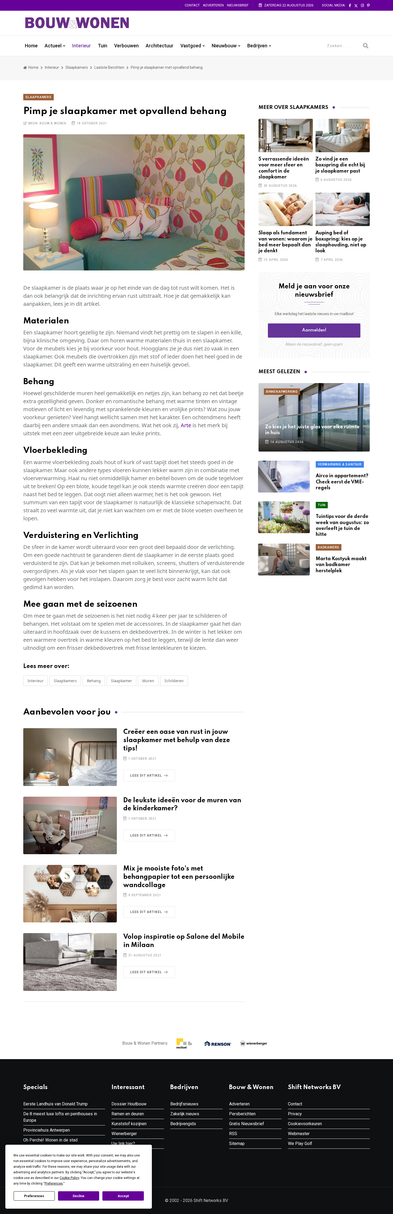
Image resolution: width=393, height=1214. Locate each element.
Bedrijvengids (183, 1123)
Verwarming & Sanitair (340, 464)
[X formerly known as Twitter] (356, 5)
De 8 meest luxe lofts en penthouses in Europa (60, 1117)
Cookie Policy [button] (69, 1178)
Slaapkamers (77, 67)
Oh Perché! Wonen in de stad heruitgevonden (50, 1143)
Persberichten (242, 1113)
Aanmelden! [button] (314, 330)
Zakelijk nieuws (184, 1113)
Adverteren (213, 5)
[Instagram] (362, 5)
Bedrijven (257, 45)
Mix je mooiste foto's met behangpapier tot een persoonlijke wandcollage (178, 877)
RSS (233, 1133)
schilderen (174, 680)
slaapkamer (121, 680)
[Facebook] (350, 5)
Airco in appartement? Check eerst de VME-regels (342, 482)
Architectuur (160, 45)
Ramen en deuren (127, 1113)
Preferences (34, 1196)
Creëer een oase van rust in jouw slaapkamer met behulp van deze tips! (176, 740)
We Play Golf (300, 1143)
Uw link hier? (123, 1143)
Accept (123, 1196)
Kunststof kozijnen (129, 1123)
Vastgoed (190, 45)
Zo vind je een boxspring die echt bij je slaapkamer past (340, 165)
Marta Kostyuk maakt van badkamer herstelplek (341, 564)
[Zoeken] (365, 46)
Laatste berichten (109, 67)
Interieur (81, 45)
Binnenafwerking (282, 392)
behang (94, 680)
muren (148, 680)
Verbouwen (126, 45)
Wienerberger (124, 1133)
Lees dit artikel (146, 775)
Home (31, 45)
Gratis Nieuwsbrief (246, 1123)
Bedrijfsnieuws (184, 1103)
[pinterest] (368, 5)
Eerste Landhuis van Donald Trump (55, 1103)
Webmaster (299, 1133)
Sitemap (237, 1143)
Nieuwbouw (224, 45)
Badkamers (328, 547)
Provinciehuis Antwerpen (46, 1130)
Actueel (53, 45)
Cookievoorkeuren (305, 1123)
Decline (78, 1196)
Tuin (102, 45)
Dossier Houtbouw (129, 1103)
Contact (192, 5)
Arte (186, 425)
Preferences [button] (54, 1183)
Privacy (295, 1113)
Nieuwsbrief (238, 5)
